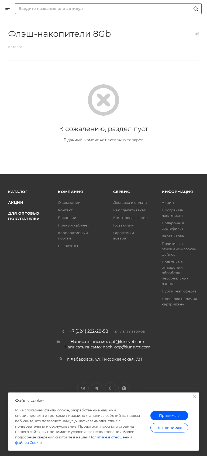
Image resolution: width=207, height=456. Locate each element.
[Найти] (195, 8)
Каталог (18, 191)
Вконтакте (83, 388)
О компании (69, 202)
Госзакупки (123, 225)
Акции (15, 202)
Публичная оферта (179, 291)
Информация (177, 191)
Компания (70, 191)
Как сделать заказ (129, 210)
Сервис (121, 191)
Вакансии (67, 217)
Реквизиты (68, 246)
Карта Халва (173, 236)
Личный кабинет (73, 225)
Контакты (66, 210)
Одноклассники (110, 388)
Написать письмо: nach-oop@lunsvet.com (107, 347)
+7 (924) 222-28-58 (89, 331)
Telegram (96, 388)
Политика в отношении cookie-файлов (179, 249)
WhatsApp (124, 388)
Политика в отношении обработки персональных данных (175, 273)
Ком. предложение (130, 217)
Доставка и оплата (130, 202)
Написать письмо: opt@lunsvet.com (107, 341)
